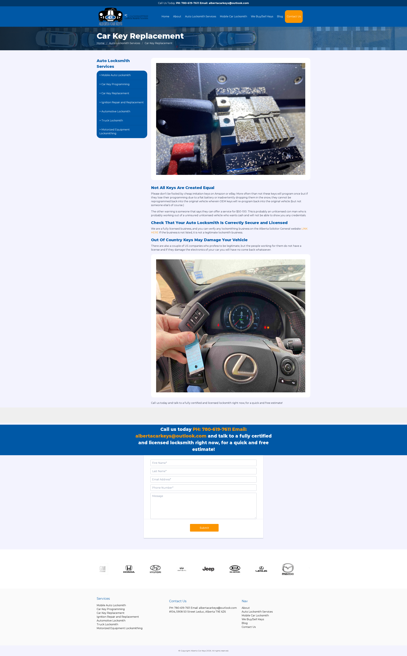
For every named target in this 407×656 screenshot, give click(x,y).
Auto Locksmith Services (200, 16)
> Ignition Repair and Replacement (121, 102)
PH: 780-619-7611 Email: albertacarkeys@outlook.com (212, 3)
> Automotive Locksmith (114, 111)
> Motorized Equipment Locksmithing (114, 131)
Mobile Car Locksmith (233, 16)
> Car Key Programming (114, 84)
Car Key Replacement (110, 612)
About (177, 16)
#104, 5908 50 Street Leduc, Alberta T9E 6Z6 (197, 611)
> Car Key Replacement (114, 93)
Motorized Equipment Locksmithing (120, 628)
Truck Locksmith (107, 624)
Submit (204, 527)
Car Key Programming (111, 609)
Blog (280, 16)
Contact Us (294, 16)
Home (165, 16)
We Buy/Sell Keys (262, 16)
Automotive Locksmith (111, 620)
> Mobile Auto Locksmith (115, 75)
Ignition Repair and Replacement (118, 616)
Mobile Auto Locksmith (111, 605)
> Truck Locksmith (111, 120)
